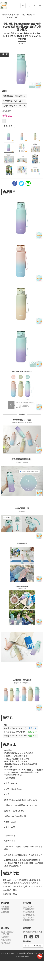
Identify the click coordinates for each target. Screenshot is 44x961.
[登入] (23, 5)
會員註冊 (5, 931)
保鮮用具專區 (29, 920)
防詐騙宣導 (6, 942)
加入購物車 (9, 126)
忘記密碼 (5, 934)
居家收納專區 (29, 912)
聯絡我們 (5, 909)
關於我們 (5, 906)
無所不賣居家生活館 (10, 14)
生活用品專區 (29, 915)
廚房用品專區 (29, 906)
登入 (12, 931)
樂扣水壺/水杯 (28, 14)
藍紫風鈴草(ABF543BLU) (14, 96)
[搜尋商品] (28, 5)
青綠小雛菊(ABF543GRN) (14, 106)
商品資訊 (22, 43)
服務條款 (5, 937)
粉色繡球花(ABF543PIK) (14, 101)
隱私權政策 (6, 940)
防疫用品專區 (29, 909)
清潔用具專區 (29, 917)
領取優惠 (39, 946)
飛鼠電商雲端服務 (22, 956)
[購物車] (34, 5)
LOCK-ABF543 (11, 17)
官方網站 (5, 912)
